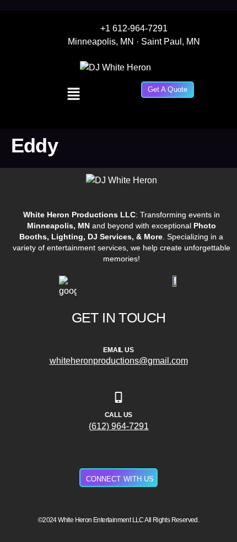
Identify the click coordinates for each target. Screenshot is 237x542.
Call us (119, 415)
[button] (73, 95)
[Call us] (118, 397)
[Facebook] (222, 56)
